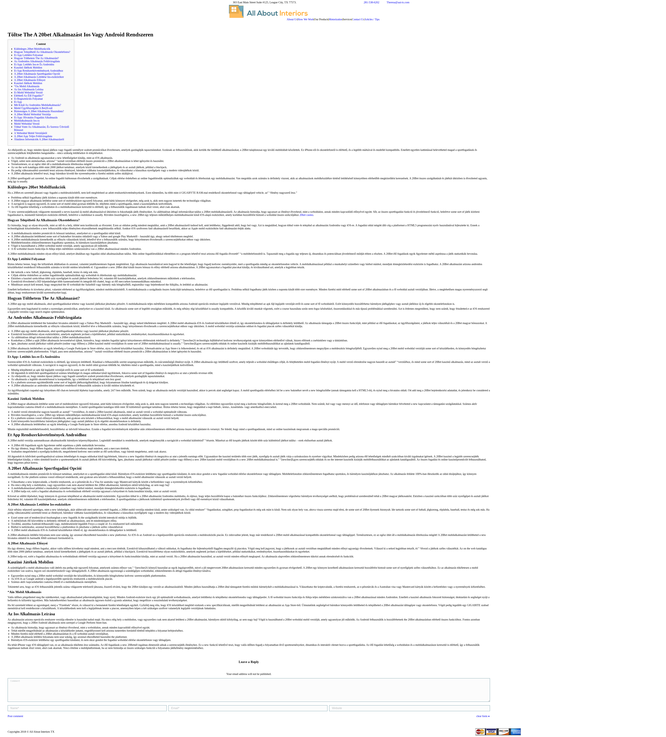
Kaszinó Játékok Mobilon (28, 67)
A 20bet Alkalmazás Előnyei (29, 80)
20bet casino (306, 214)
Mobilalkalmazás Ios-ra (27, 120)
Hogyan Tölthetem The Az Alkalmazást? (36, 58)
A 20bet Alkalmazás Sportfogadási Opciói (37, 73)
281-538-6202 (371, 2)
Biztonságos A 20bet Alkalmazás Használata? (39, 111)
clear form (481, 716)
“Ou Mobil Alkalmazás (26, 86)
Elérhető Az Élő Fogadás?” (29, 95)
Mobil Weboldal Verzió (27, 123)
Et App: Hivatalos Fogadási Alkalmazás (36, 117)
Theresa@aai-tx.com (398, 2)
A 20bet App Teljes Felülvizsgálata (33, 136)
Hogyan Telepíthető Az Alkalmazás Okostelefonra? (42, 51)
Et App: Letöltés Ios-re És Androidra (34, 64)
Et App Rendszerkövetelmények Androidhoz (38, 70)
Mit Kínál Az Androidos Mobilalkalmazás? (37, 105)
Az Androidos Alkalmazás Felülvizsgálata (37, 61)
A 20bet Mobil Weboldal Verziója (32, 114)
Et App (18, 101)
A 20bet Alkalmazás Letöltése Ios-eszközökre (39, 76)
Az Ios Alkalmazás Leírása (28, 89)
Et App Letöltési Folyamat (28, 55)
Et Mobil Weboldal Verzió (28, 92)
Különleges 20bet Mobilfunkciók (32, 48)
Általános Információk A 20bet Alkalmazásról (39, 139)
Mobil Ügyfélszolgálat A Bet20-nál (33, 108)
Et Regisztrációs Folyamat (28, 98)
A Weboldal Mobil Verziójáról (30, 133)
